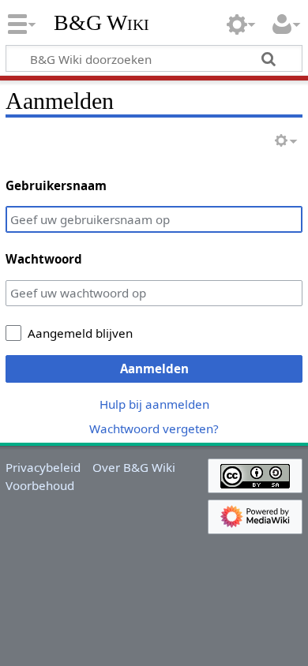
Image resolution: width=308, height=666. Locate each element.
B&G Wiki (101, 23)
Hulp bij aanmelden (154, 404)
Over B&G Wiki (133, 467)
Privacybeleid (43, 467)
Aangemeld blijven (80, 333)
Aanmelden (154, 368)
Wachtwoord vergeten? (154, 428)
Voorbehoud (40, 485)
